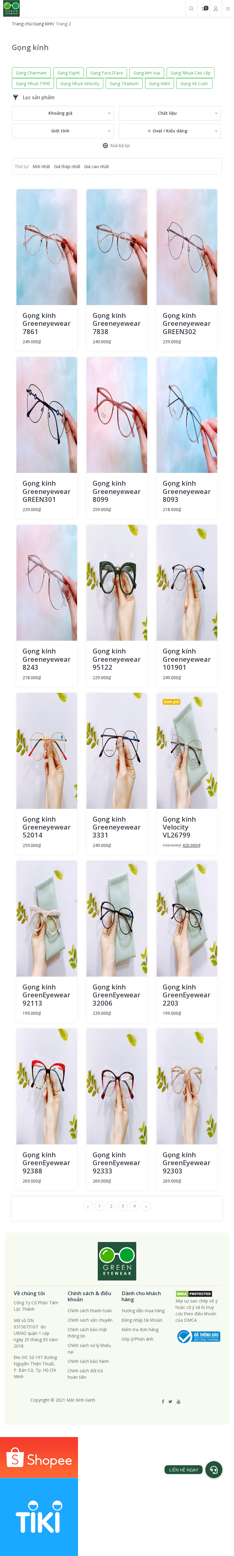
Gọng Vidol (159, 83)
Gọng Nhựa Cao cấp (191, 73)
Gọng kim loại (146, 73)
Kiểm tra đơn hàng (140, 1329)
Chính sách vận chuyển (90, 1320)
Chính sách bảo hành (88, 1361)
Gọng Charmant (31, 73)
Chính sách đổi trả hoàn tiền (85, 1374)
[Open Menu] (228, 8)
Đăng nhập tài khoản (142, 1320)
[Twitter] (170, 1401)
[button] (213, 1469)
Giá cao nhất (96, 166)
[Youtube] (178, 1401)
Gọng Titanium (124, 83)
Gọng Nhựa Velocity (79, 83)
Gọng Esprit (68, 73)
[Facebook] (163, 1401)
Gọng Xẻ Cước (194, 83)
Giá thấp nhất (67, 166)
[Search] (191, 8)
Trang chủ (22, 24)
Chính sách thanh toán (90, 1310)
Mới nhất (41, 166)
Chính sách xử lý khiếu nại (89, 1348)
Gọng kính (43, 24)
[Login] (216, 8)
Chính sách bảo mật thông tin (87, 1333)
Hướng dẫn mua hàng (143, 1310)
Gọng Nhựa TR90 (33, 83)
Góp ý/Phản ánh (137, 1339)
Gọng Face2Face (106, 73)
